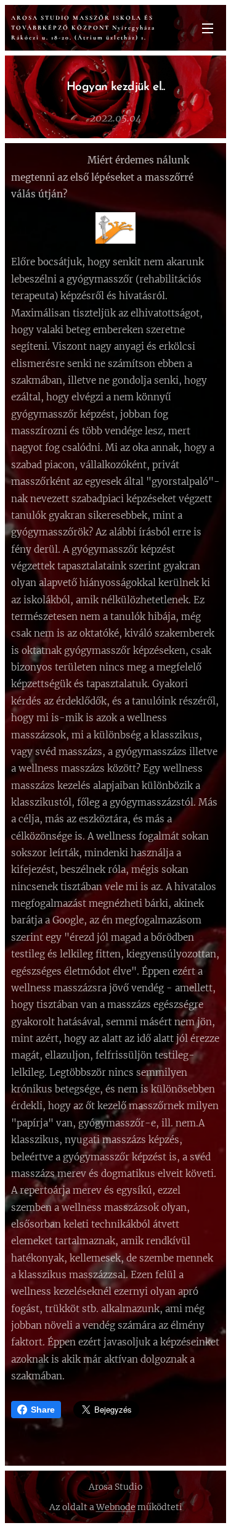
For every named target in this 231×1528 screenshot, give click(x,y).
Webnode (116, 1507)
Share (43, 1409)
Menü (207, 27)
